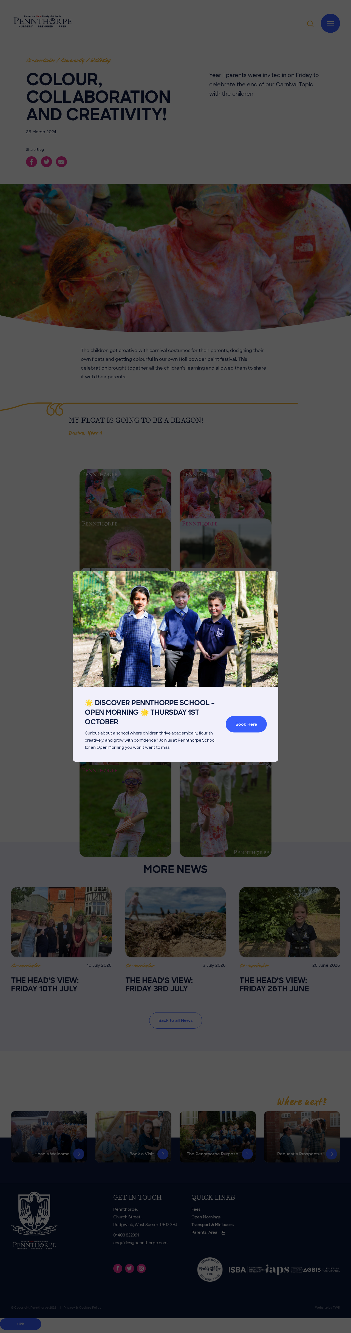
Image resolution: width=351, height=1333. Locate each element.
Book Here (246, 724)
